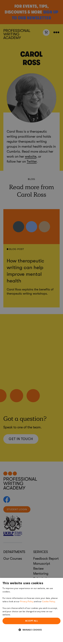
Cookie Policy (48, 601)
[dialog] (31, 610)
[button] (31, 630)
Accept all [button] (31, 620)
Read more (16, 614)
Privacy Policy (26, 601)
